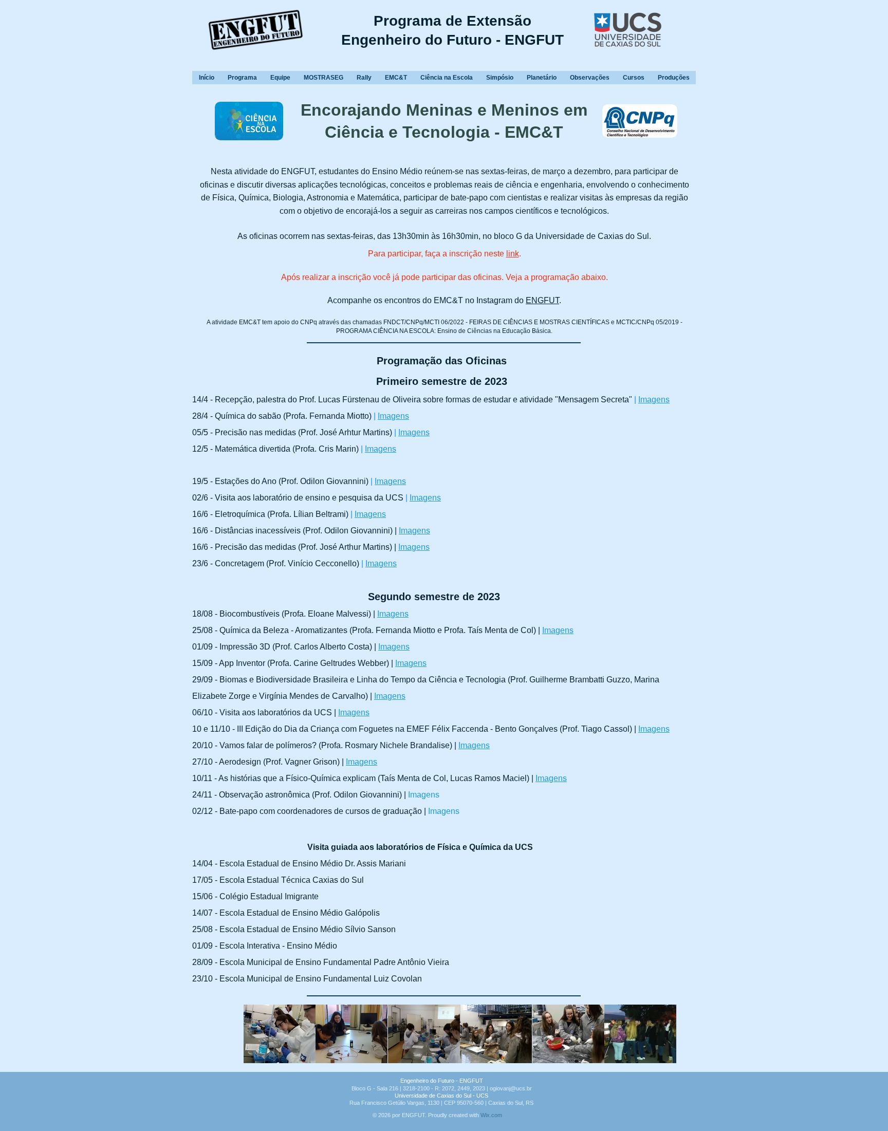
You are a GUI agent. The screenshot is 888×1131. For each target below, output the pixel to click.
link (512, 253)
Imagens (393, 416)
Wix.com (491, 1115)
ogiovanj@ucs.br (511, 1088)
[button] (280, 1034)
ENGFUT (542, 300)
